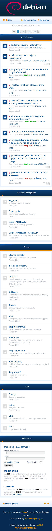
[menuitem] (9, 20)
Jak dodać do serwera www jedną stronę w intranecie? (26, 117)
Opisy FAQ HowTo (17, 222)
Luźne (12, 405)
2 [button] (20, 32)
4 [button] (26, 32)
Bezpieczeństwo (17, 326)
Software (13, 292)
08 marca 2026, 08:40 (40, 164)
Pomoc (27, 247)
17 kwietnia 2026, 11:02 (40, 134)
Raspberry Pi (15, 372)
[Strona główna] (26, 8)
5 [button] (29, 32)
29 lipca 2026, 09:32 (38, 47)
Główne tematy (16, 254)
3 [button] (23, 32)
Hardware (14, 337)
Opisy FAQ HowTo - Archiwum (23, 232)
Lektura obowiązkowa (26, 192)
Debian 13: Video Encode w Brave (27, 131)
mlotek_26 (28, 61)
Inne (27, 386)
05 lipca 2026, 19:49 (41, 61)
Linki (11, 415)
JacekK (26, 134)
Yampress (28, 145)
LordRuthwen (30, 121)
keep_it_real (28, 106)
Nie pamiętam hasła (11, 462)
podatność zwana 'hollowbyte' (26, 44)
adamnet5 (17, 494)
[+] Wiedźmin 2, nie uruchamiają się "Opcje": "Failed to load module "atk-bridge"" (27, 158)
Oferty (12, 394)
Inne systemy (15, 361)
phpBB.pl (39, 525)
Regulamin (14, 200)
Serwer (12, 305)
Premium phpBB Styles (34, 518)
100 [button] (35, 32)
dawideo (27, 90)
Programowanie (17, 350)
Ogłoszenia (14, 211)
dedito (27, 75)
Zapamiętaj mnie (33, 462)
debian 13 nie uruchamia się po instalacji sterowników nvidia (25, 102)
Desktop (13, 276)
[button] (14, 31)
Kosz (11, 426)
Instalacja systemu (18, 265)
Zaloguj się (9, 447)
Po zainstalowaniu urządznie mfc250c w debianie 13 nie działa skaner (28, 141)
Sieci (11, 315)
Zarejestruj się (22, 447)
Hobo (26, 47)
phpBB (24, 512)
